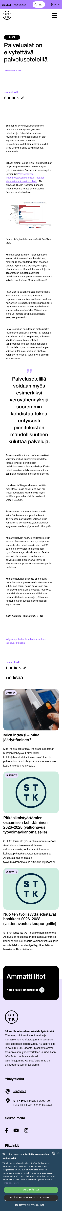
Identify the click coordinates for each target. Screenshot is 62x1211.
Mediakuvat (20, 4)
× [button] (58, 1153)
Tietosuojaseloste (11, 1182)
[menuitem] (57, 4)
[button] (31, 1205)
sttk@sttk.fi (19, 1091)
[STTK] (22, 15)
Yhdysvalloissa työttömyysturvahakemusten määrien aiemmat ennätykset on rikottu (25, 177)
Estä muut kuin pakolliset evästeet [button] (31, 1197)
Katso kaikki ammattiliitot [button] (22, 990)
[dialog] (31, 1180)
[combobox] (39, 4)
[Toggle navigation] (54, 15)
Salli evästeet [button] (31, 1189)
